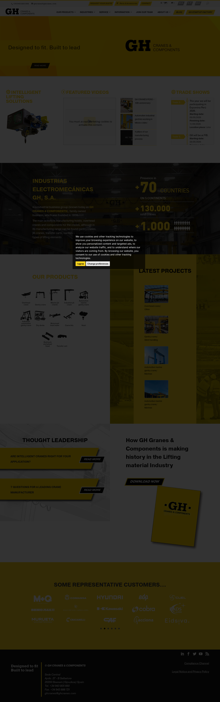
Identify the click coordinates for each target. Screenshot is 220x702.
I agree (80, 263)
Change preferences (97, 263)
